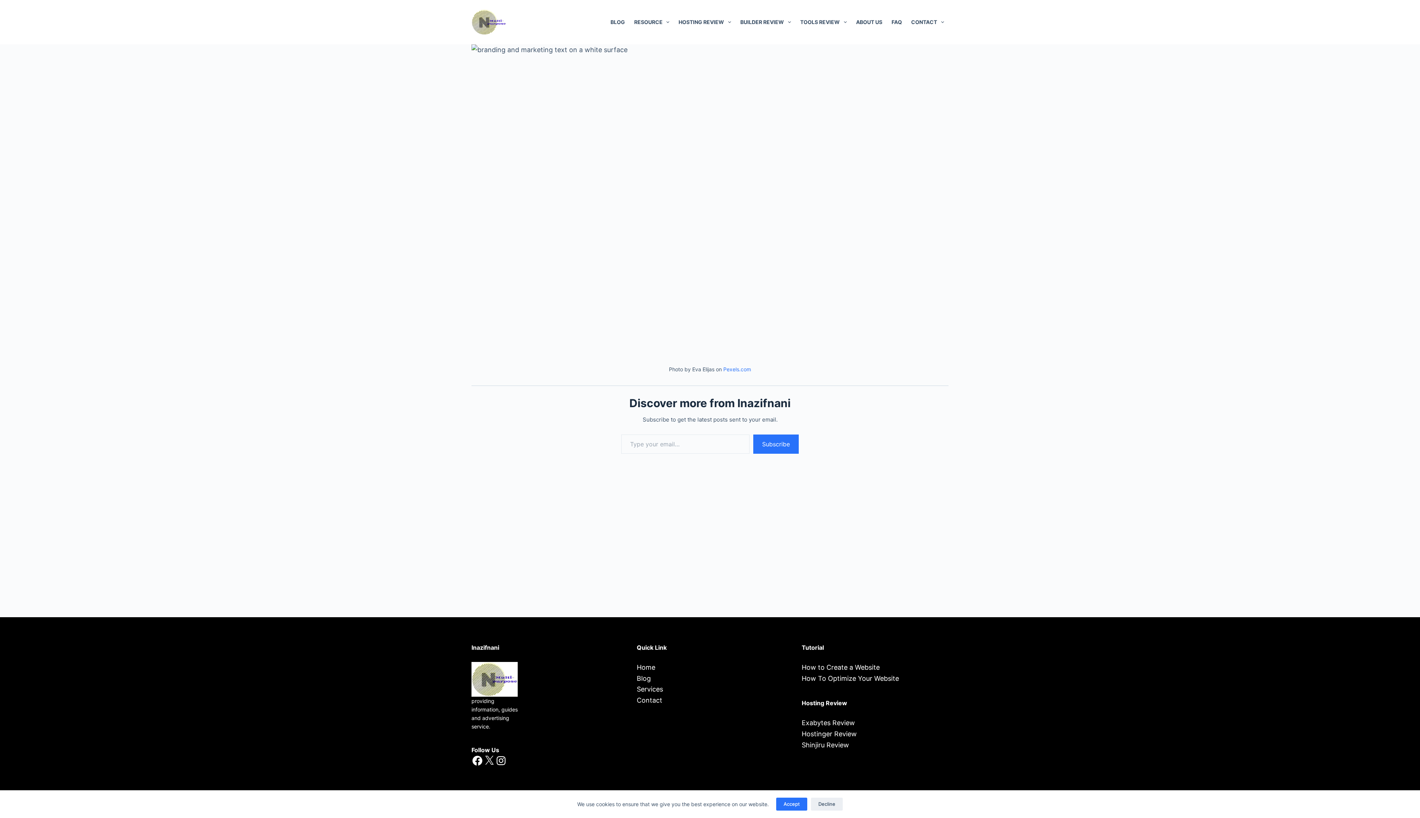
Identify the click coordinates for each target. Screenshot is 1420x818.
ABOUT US (869, 22)
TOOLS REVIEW (820, 22)
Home (646, 667)
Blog (618, 22)
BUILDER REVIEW (762, 22)
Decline (826, 804)
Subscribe (776, 444)
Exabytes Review (828, 723)
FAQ (897, 22)
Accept (792, 804)
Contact (649, 700)
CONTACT (924, 22)
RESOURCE (648, 22)
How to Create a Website (841, 667)
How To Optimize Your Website (850, 678)
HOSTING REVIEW (701, 22)
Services (650, 689)
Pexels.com (737, 369)
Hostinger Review (829, 734)
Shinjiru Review (825, 745)
